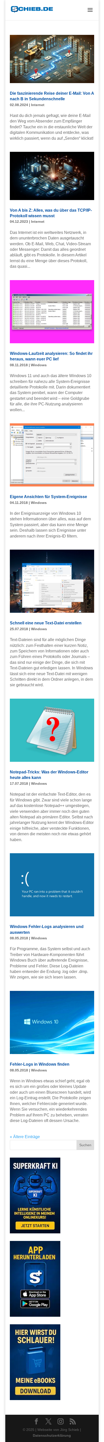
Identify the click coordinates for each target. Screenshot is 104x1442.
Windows (39, 365)
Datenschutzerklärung (52, 1435)
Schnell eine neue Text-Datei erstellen (46, 623)
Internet (37, 105)
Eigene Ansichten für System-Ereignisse (48, 497)
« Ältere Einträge (25, 1137)
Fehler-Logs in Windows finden (39, 1064)
